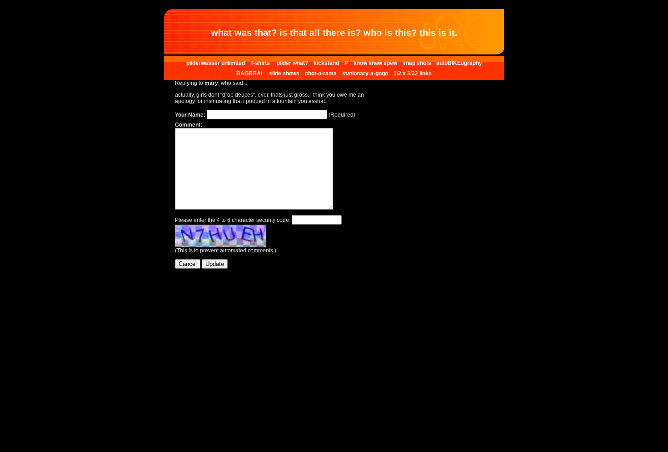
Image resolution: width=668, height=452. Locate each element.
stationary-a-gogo (365, 73)
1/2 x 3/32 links (413, 73)
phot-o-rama (321, 73)
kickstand (326, 63)
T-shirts (260, 63)
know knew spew (375, 63)
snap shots (418, 63)
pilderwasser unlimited (215, 63)
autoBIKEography (459, 63)
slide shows (284, 73)
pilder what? (292, 63)
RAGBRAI (250, 73)
